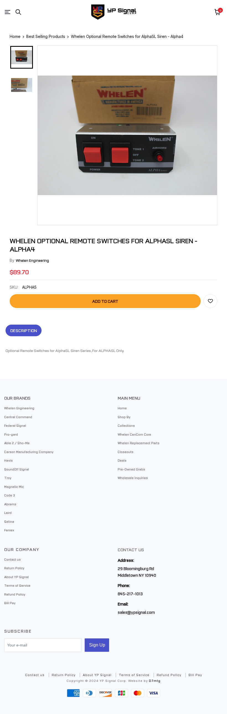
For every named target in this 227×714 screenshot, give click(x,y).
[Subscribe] (96, 645)
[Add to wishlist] (210, 301)
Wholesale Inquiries (133, 478)
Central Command (18, 417)
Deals (122, 460)
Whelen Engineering (32, 260)
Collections (126, 425)
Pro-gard (11, 434)
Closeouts (125, 452)
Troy (7, 478)
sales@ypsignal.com (136, 612)
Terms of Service (17, 585)
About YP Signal (16, 577)
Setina (9, 521)
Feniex (9, 530)
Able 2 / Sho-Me (17, 443)
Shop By (124, 417)
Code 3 (9, 495)
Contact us (12, 559)
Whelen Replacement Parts (138, 443)
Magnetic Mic (14, 486)
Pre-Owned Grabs (131, 469)
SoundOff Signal (16, 469)
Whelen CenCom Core (134, 434)
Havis (8, 460)
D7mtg (155, 680)
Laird (8, 512)
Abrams (10, 504)
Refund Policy (14, 594)
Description (23, 330)
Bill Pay (10, 603)
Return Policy (14, 568)
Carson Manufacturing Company (28, 452)
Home (122, 408)
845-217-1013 (130, 593)
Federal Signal (15, 425)
